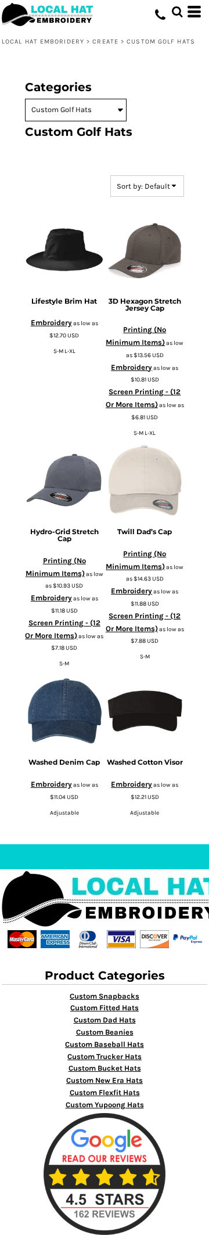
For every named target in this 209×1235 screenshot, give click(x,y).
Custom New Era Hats (104, 1080)
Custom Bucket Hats (105, 1068)
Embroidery (51, 322)
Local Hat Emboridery (43, 41)
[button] (177, 11)
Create (105, 41)
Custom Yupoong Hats (105, 1104)
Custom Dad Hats (105, 1020)
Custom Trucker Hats (104, 1056)
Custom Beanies (105, 1032)
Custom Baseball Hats (104, 1044)
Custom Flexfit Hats (105, 1092)
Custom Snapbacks (104, 996)
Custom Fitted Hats (104, 1007)
